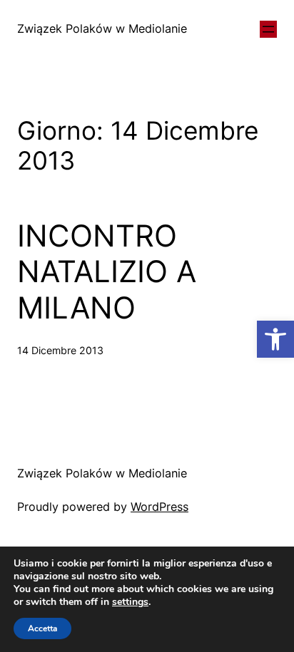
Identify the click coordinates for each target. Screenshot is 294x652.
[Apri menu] (268, 29)
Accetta (42, 628)
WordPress (159, 507)
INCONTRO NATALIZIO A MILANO (106, 272)
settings (130, 602)
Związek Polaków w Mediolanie (102, 28)
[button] (275, 339)
